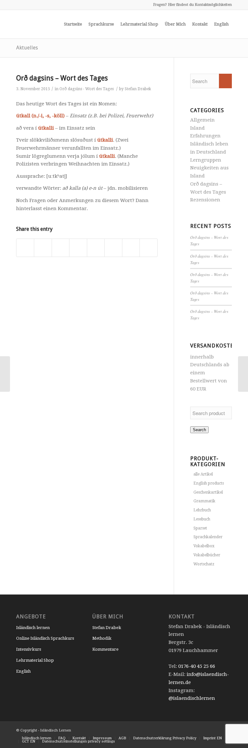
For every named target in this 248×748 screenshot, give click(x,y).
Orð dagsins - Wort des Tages (86, 89)
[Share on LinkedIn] (78, 248)
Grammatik (204, 501)
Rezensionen (205, 200)
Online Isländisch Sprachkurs (45, 638)
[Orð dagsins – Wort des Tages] (5, 374)
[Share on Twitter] (42, 248)
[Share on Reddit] (131, 248)
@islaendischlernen (192, 698)
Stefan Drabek (138, 89)
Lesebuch (201, 519)
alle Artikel (203, 474)
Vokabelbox (203, 546)
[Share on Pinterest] (60, 248)
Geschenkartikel (208, 492)
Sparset (200, 528)
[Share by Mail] (148, 248)
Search (199, 429)
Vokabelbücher (206, 555)
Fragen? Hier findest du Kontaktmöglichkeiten (192, 5)
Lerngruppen (205, 160)
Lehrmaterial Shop (35, 660)
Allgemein (202, 120)
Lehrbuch (202, 510)
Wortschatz (203, 564)
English (23, 671)
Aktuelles (27, 48)
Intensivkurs (28, 649)
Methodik (101, 638)
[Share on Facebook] (25, 248)
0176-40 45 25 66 (196, 666)
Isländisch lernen (33, 627)
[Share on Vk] (113, 248)
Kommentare (105, 649)
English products (208, 483)
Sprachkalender (207, 537)
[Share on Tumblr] (95, 248)
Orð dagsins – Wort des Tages (62, 78)
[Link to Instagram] (18, 5)
